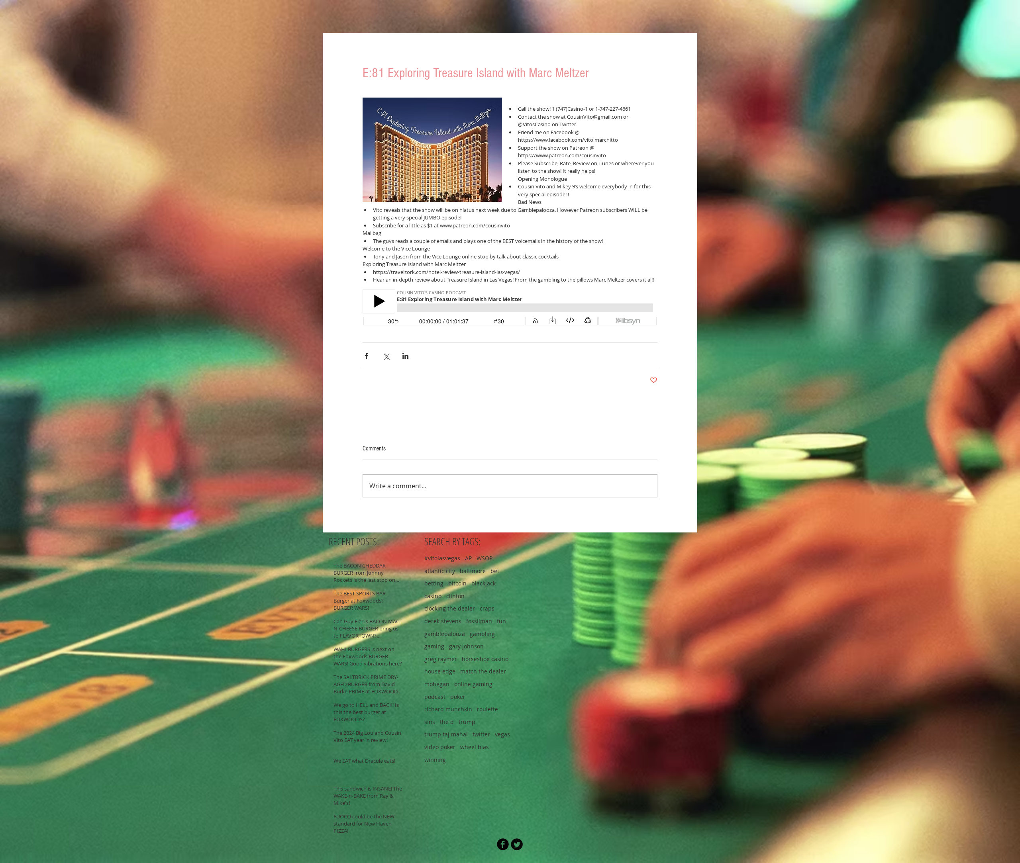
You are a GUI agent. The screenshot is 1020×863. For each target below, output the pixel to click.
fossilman (479, 621)
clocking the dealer (449, 608)
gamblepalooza (444, 634)
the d (447, 722)
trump (467, 722)
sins (429, 722)
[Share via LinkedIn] (405, 356)
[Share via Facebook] (366, 356)
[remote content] (510, 308)
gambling (482, 634)
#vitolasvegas (442, 558)
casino (432, 596)
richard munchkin (448, 709)
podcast (434, 697)
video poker (439, 747)
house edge (439, 671)
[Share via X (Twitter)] (386, 356)
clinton (455, 596)
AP (468, 558)
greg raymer (440, 659)
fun (501, 621)
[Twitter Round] (517, 844)
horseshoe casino (485, 659)
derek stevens (442, 621)
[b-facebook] (503, 844)
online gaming (473, 684)
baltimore (473, 571)
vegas (502, 734)
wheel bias (474, 747)
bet (494, 571)
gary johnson (466, 646)
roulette (487, 709)
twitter (481, 734)
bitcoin (457, 583)
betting (433, 583)
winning (435, 759)
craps (487, 608)
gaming (434, 646)
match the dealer (483, 671)
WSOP (484, 558)
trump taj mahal (446, 734)
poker (457, 697)
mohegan (436, 684)
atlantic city (439, 571)
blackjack (483, 583)
